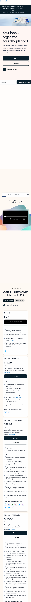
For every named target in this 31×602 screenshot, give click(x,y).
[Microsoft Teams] (12, 507)
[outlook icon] (5, 351)
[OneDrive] (9, 412)
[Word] (9, 504)
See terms (7, 372)
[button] (8, 82)
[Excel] (12, 504)
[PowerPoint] (15, 504)
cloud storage (13, 341)
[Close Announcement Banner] (27, 6)
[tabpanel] (15, 134)
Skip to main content (6, 1)
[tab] (6, 105)
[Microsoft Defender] (9, 507)
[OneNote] (22, 504)
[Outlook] (5, 412)
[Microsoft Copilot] (5, 504)
